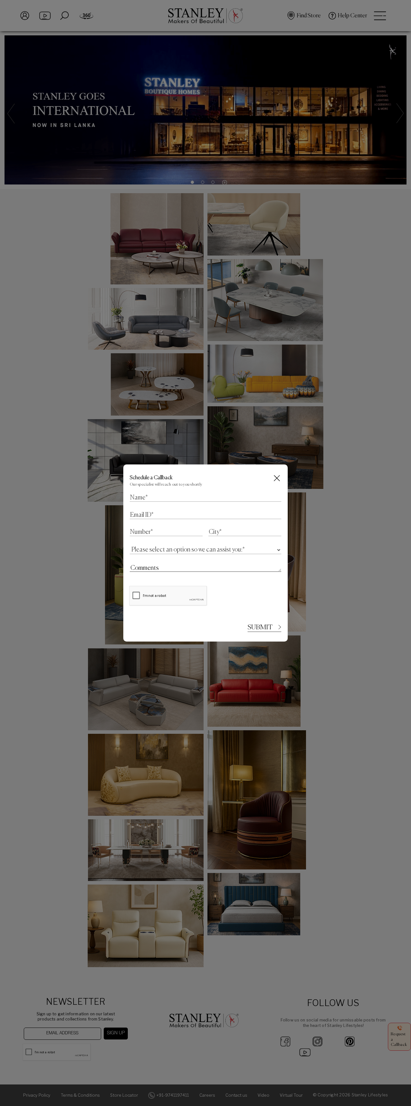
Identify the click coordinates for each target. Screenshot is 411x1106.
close (277, 478)
